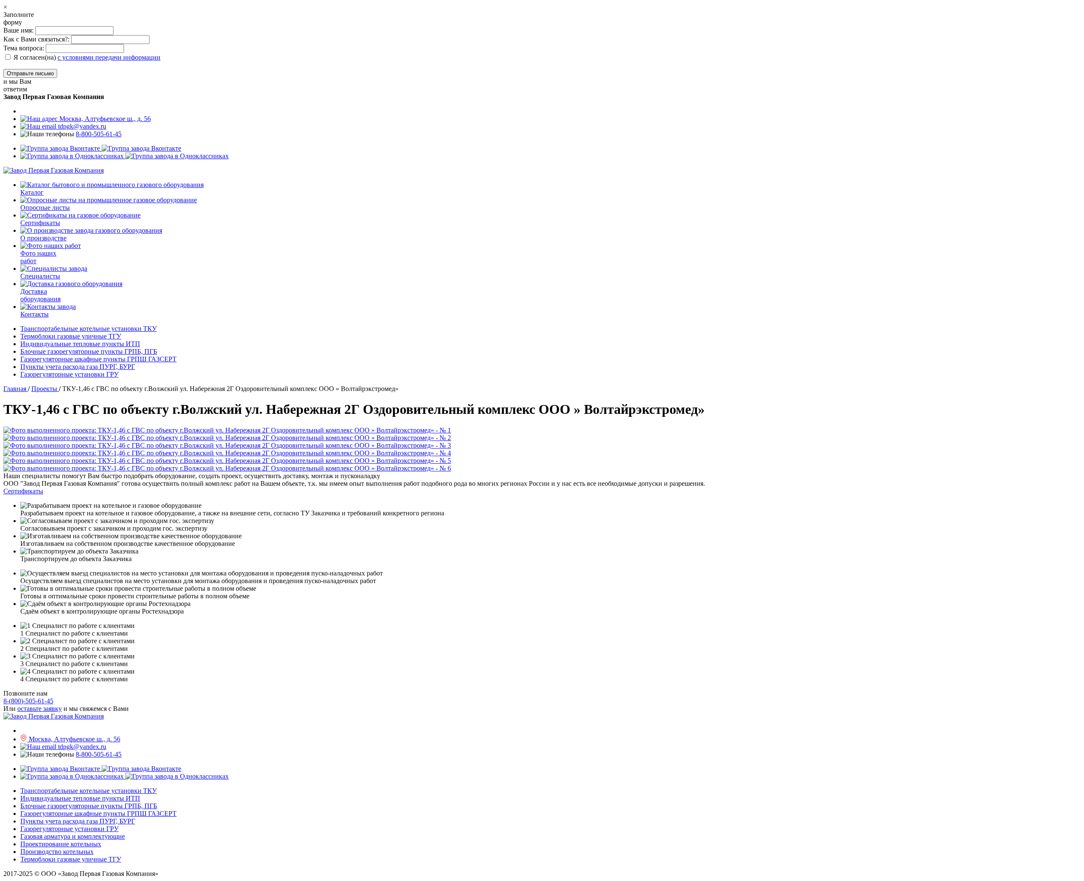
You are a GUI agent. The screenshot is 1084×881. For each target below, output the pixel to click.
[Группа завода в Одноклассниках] (124, 156)
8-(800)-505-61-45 (28, 701)
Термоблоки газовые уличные (70, 336)
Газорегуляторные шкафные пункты (98, 359)
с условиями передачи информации (109, 57)
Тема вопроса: (23, 48)
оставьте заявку (39, 708)
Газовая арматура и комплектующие (72, 836)
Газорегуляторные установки (69, 374)
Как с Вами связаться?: (36, 39)
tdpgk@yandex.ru (81, 126)
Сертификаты (23, 491)
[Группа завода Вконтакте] (100, 148)
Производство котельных (57, 851)
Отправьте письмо (30, 73)
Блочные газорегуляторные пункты (88, 351)
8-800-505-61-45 (99, 134)
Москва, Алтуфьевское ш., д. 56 (104, 118)
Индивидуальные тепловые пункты (80, 343)
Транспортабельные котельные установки (88, 328)
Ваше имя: (19, 30)
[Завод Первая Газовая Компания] (53, 170)
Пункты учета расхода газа (77, 366)
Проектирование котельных (60, 844)
